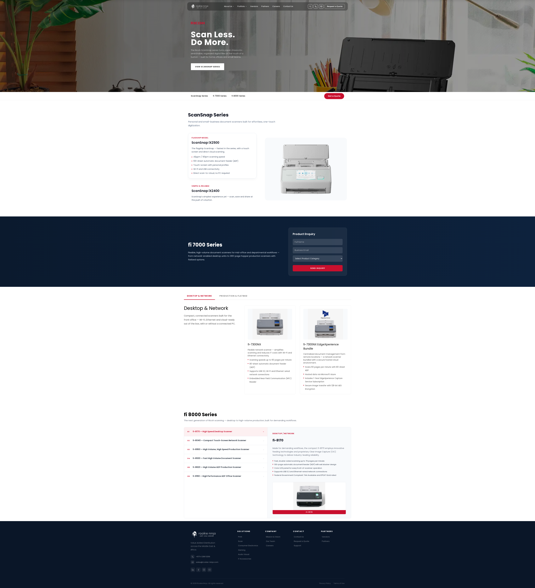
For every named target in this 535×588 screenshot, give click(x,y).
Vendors (254, 6)
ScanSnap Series (199, 95)
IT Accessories (244, 558)
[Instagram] (204, 570)
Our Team (270, 541)
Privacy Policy (325, 583)
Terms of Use (339, 583)
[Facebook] (198, 570)
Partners (265, 6)
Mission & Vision (273, 536)
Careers (276, 6)
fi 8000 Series (238, 95)
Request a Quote (334, 6)
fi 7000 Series (220, 95)
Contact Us (288, 6)
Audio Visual (243, 554)
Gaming (241, 550)
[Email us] (321, 6)
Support (297, 545)
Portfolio (241, 6)
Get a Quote (334, 96)
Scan (240, 541)
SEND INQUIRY (317, 268)
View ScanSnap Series (207, 66)
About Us (228, 6)
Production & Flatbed (233, 295)
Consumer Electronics (248, 545)
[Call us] (315, 6)
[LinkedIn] (193, 570)
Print (240, 536)
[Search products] (310, 6)
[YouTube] (209, 570)
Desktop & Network (199, 295)
